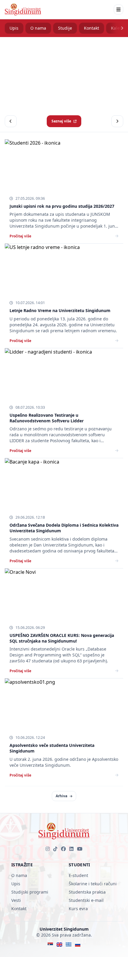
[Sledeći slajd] (117, 121)
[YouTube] (79, 848)
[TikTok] (55, 848)
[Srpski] (50, 945)
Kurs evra (78, 908)
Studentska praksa (87, 892)
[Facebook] (63, 848)
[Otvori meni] (118, 9)
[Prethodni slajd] (11, 121)
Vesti (16, 900)
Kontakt (91, 28)
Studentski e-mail (86, 900)
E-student (78, 875)
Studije (65, 28)
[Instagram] (48, 848)
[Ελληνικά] (68, 945)
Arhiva (61, 795)
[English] (59, 945)
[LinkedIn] (71, 848)
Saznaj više (61, 121)
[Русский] (78, 945)
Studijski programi (29, 892)
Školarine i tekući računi (93, 883)
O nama (38, 28)
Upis (14, 28)
